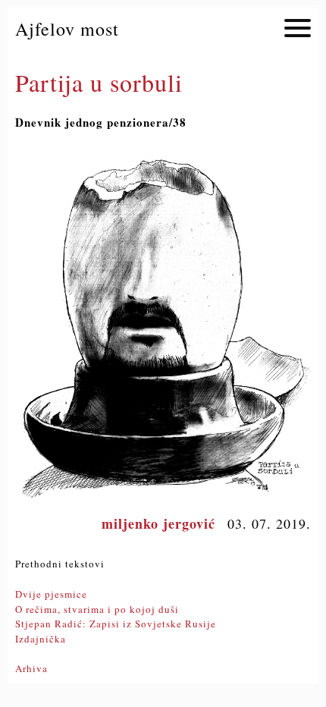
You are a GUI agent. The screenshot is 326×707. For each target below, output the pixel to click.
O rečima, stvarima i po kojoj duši (97, 609)
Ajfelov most (67, 29)
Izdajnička (40, 639)
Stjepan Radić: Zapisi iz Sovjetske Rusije (115, 623)
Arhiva (31, 668)
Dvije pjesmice (51, 594)
